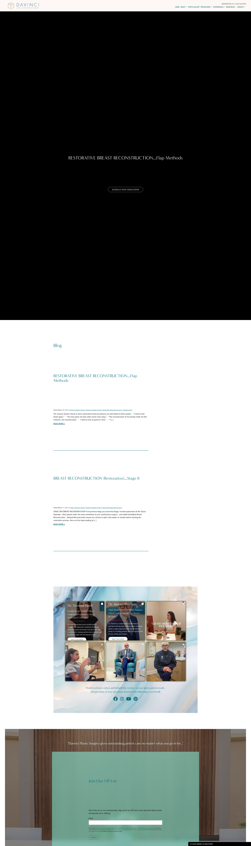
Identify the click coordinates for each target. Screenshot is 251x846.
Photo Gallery (194, 7)
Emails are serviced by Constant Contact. (112, 831)
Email (91, 818)
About (182, 7)
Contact (240, 7)
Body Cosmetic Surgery (77, 410)
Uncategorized (127, 410)
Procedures (205, 7)
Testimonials (218, 7)
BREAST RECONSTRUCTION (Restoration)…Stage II (96, 478)
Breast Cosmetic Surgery (94, 410)
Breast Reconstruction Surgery (112, 410)
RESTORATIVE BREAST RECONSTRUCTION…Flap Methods (95, 378)
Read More (58, 423)
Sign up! (94, 837)
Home (177, 7)
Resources (230, 7)
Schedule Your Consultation (125, 189)
